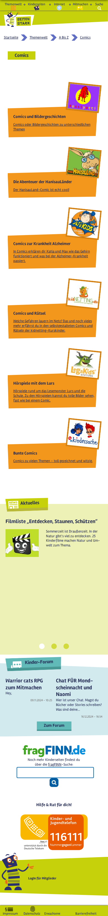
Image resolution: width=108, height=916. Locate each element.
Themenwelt (13, 4)
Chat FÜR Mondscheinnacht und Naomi (74, 687)
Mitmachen (80, 4)
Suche (99, 4)
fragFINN (54, 764)
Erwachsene (52, 913)
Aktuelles (29, 502)
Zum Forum (54, 725)
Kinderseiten (36, 4)
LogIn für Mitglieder (42, 878)
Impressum (10, 913)
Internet (59, 4)
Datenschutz (32, 913)
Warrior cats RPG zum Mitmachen (24, 684)
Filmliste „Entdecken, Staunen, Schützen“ (51, 521)
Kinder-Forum (39, 662)
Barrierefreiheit (85, 913)
